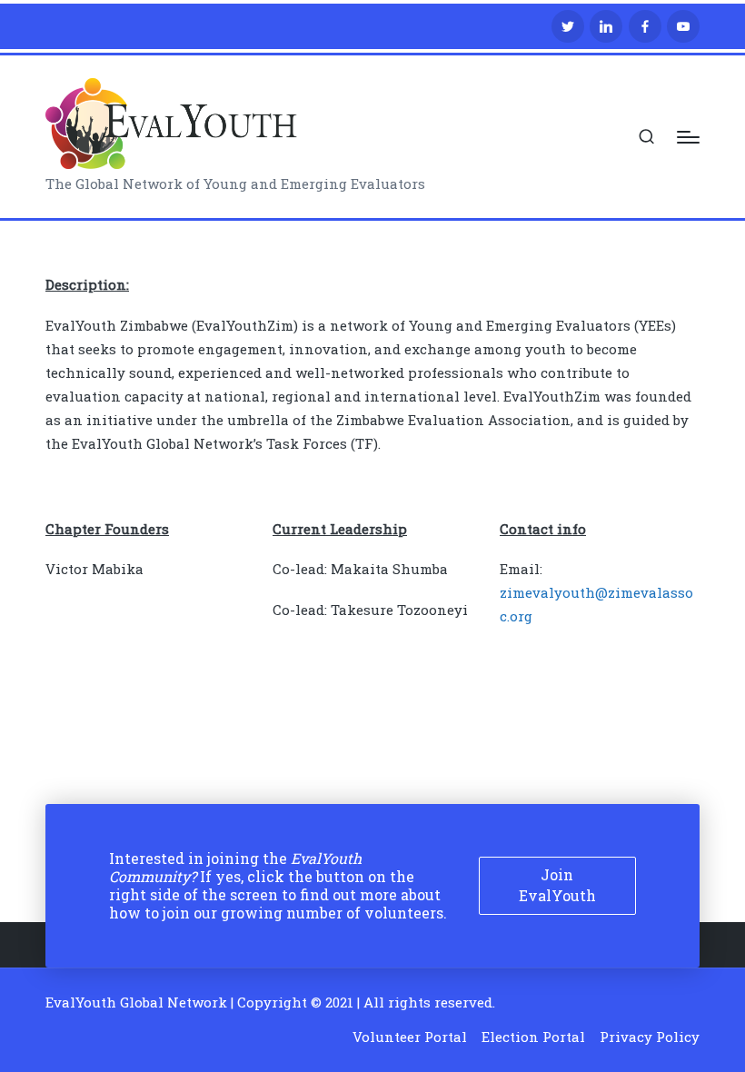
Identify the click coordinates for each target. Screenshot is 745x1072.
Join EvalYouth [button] (557, 885)
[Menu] (688, 137)
